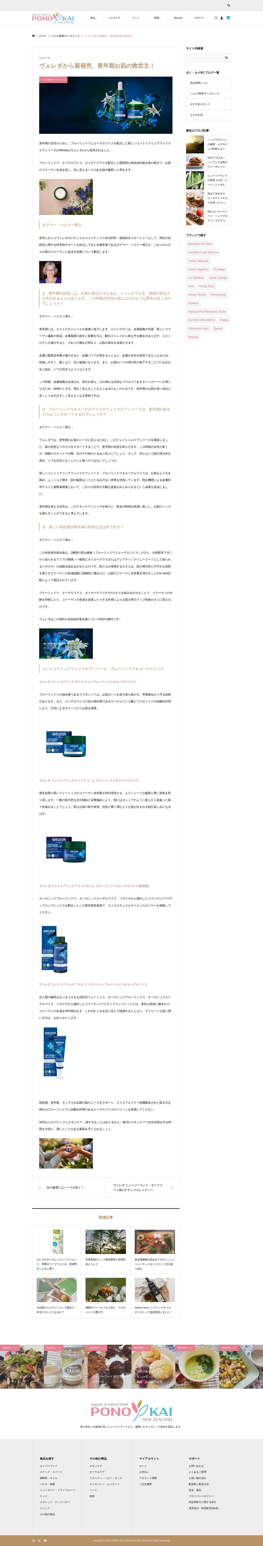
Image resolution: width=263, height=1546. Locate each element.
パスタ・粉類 (47, 1484)
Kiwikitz (193, 303)
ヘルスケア (114, 17)
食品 (92, 17)
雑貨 (156, 17)
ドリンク (45, 1508)
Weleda (193, 337)
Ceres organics (198, 269)
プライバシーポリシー (201, 1496)
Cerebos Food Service (203, 252)
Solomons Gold (198, 328)
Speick (218, 328)
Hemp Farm (207, 286)
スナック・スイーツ (51, 1471)
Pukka (224, 320)
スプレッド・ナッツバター (55, 1502)
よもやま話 (196, 114)
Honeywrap (218, 294)
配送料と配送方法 (199, 1484)
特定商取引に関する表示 (202, 1502)
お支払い (144, 1471)
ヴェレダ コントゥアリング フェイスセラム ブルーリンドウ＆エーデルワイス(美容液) (94, 885)
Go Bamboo (196, 277)
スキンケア (96, 1466)
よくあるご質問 (197, 1471)
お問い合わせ (196, 1466)
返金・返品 (195, 1490)
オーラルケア (97, 1471)
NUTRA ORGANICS (201, 320)
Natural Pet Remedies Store (207, 311)
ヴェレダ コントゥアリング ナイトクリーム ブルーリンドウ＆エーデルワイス (89, 780)
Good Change (218, 277)
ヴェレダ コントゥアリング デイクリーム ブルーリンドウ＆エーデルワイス (87, 681)
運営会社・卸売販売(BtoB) (203, 1508)
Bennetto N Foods (200, 244)
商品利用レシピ (199, 82)
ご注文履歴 (145, 1484)
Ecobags (219, 269)
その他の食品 (47, 1514)
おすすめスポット (200, 104)
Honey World (197, 294)
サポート (199, 17)
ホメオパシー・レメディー (105, 1484)
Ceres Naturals (198, 261)
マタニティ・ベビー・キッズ (106, 1478)
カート (143, 1466)
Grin (191, 286)
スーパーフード (48, 1466)
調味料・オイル (48, 1478)
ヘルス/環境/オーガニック (204, 93)
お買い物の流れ (197, 1478)
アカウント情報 (148, 1478)
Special (178, 17)
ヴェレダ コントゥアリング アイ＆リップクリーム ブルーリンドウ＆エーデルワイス (93, 984)
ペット (135, 17)
